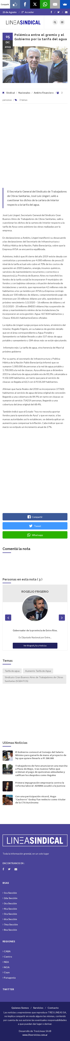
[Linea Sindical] (23, 22)
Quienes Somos (20, 1007)
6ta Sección (10, 919)
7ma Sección (11, 924)
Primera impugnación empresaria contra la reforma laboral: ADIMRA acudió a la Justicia (40, 784)
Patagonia (10, 977)
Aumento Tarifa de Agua (38, 670)
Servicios (38, 1007)
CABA (7, 951)
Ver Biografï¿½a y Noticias (35, 645)
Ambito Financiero (44, 92)
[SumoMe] (65, 4)
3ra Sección (10, 903)
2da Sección (10, 898)
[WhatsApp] (45, 4)
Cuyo (7, 972)
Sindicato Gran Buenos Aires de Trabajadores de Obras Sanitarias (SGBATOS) (34, 679)
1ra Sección (10, 892)
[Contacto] (66, 12)
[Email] (55, 4)
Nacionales (24, 92)
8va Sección (10, 929)
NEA (6, 961)
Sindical (10, 92)
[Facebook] (53, 12)
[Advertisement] (35, 147)
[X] (35, 4)
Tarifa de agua (12, 670)
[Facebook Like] (15, 4)
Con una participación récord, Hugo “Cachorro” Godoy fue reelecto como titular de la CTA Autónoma (40, 799)
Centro (8, 956)
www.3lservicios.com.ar (35, 1034)
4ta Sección (10, 908)
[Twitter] (60, 12)
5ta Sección (10, 913)
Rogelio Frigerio (35, 591)
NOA (7, 967)
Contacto (53, 1007)
